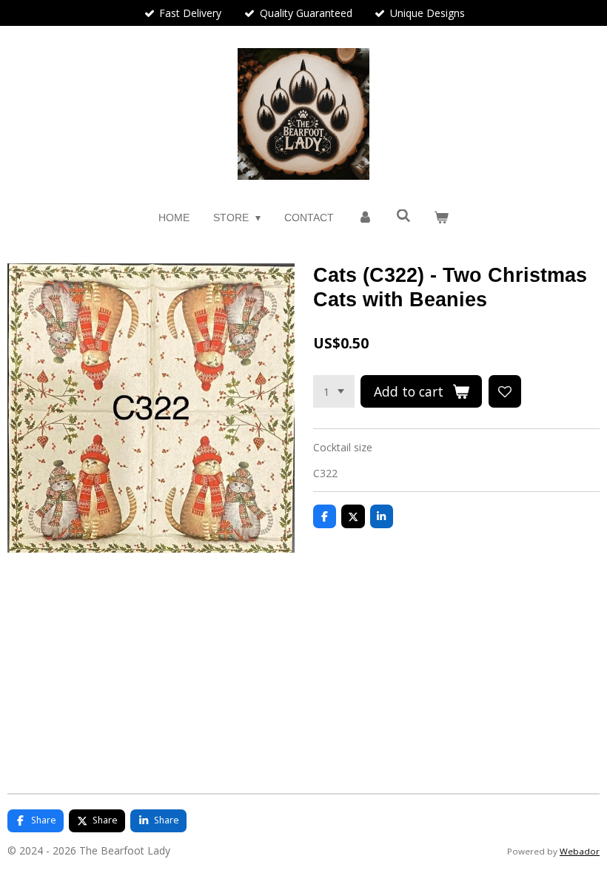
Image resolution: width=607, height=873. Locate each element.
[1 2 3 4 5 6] (334, 391)
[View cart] (441, 218)
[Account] (364, 218)
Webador (580, 851)
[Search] (403, 216)
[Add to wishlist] (505, 391)
